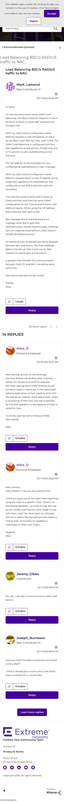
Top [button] (4, 790)
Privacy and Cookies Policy (17, 761)
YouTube (26, 767)
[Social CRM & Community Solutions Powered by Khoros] (54, 791)
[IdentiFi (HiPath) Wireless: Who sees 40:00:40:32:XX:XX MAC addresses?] (56, 327)
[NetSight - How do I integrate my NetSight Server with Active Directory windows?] (51, 327)
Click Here (44, 8)
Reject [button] (34, 21)
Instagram (33, 767)
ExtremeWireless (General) (19, 47)
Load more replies (32, 712)
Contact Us (9, 746)
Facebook (5, 767)
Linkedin (19, 767)
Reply (32, 310)
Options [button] (60, 47)
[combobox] (32, 28)
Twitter (12, 767)
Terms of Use (10, 758)
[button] (51, 13)
